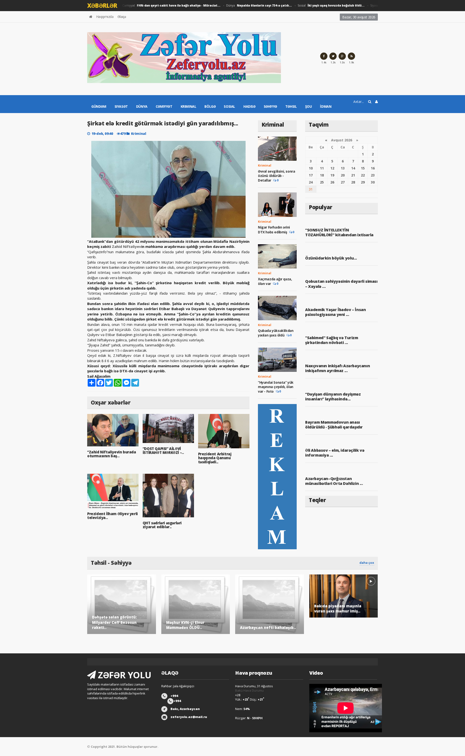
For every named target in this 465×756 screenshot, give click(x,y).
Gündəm (98, 106)
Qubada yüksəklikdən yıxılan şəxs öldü (275, 332)
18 (322, 175)
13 (343, 168)
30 (373, 182)
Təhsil (291, 106)
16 (373, 168)
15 (363, 168)
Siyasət (121, 106)
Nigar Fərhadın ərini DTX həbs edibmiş (274, 229)
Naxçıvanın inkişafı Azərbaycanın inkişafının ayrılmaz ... (337, 368)
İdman (325, 106)
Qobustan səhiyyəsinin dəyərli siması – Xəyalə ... (341, 284)
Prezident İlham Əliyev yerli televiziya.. (112, 515)
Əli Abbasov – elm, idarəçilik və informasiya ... (334, 453)
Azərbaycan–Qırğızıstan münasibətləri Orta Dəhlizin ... (334, 481)
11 (322, 168)
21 (353, 175)
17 (311, 175)
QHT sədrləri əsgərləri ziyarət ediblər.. (162, 524)
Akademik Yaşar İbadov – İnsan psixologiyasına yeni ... (335, 312)
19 (332, 175)
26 (332, 182)
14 (353, 168)
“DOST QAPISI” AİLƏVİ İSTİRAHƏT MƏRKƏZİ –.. (163, 450)
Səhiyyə (270, 106)
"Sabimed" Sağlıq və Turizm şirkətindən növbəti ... (331, 340)
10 (311, 168)
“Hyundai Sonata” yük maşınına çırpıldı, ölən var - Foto (276, 387)
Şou (308, 106)
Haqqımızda (105, 16)
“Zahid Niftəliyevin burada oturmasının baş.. (111, 454)
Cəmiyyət (161, 5)
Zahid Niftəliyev (126, 246)
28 (353, 182)
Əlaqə (121, 16)
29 (363, 182)
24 (311, 182)
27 (343, 182)
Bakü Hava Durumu (249, 690)
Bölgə (210, 106)
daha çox (366, 562)
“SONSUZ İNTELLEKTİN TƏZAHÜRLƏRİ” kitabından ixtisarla (339, 232)
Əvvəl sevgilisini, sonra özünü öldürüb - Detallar (276, 176)
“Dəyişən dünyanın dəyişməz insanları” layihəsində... (333, 396)
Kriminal (188, 106)
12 (332, 168)
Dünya (249, 5)
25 (322, 182)
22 (363, 175)
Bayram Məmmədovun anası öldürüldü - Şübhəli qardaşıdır (334, 425)
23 (373, 175)
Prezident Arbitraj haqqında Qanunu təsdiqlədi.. (215, 457)
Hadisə (249, 106)
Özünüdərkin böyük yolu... (331, 258)
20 (343, 175)
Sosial (320, 5)
